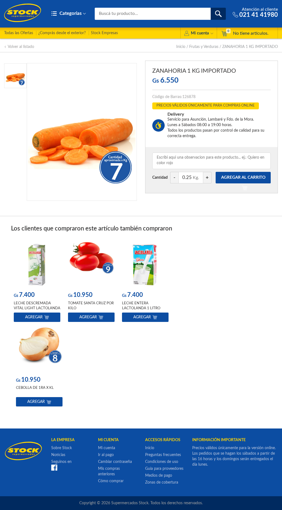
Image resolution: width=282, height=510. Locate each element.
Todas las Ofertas (18, 33)
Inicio (180, 47)
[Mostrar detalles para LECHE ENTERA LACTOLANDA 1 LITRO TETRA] (145, 264)
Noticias (58, 455)
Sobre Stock (61, 448)
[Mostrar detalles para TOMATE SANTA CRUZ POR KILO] (91, 264)
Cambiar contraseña (115, 462)
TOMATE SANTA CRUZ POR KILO (91, 306)
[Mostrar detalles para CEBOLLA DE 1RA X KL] (39, 349)
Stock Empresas (104, 33)
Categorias (70, 13)
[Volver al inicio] (22, 12)
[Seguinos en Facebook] (54, 468)
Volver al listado (21, 47)
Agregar (34, 317)
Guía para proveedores (164, 469)
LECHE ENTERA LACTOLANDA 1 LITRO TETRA (141, 308)
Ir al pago (106, 455)
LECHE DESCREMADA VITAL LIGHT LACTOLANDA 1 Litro (37, 308)
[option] (37, 282)
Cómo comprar (111, 481)
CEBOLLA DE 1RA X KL (35, 388)
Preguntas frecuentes (163, 455)
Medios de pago (158, 476)
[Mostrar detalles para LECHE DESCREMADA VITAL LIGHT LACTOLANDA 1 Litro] (37, 264)
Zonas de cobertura (161, 482)
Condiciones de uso (161, 462)
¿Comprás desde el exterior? (62, 33)
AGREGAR (243, 177)
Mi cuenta (200, 33)
